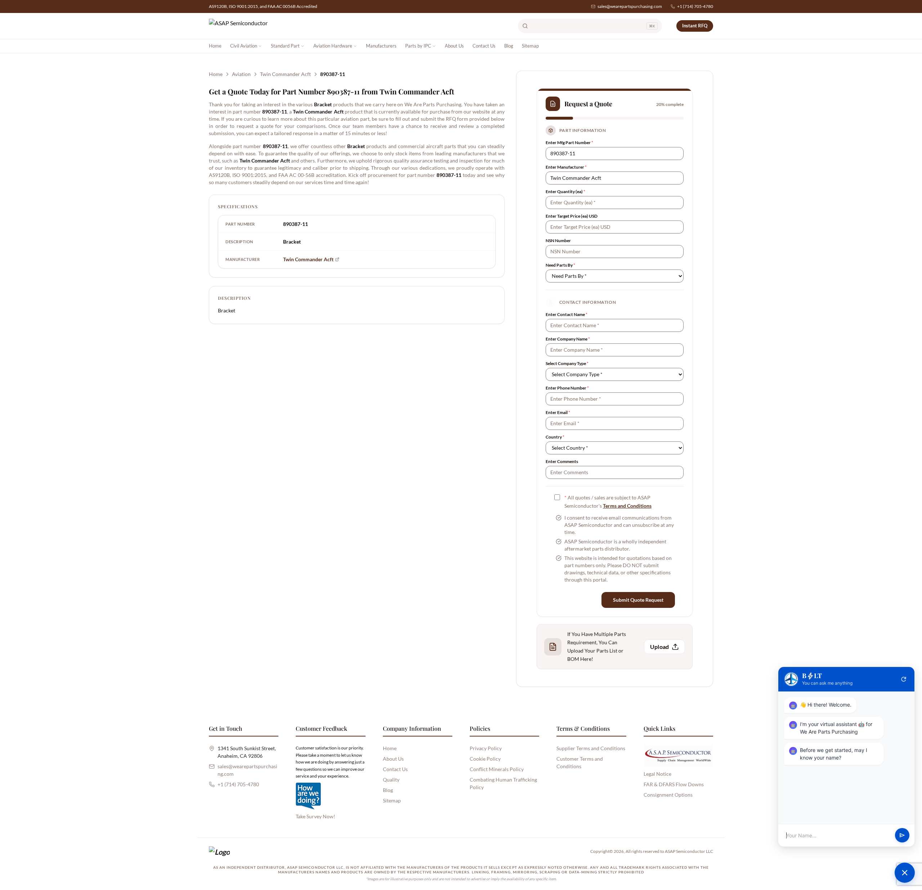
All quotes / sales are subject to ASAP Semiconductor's (608, 501)
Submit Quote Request (638, 600)
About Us (454, 46)
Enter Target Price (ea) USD (571, 216)
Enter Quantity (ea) (565, 191)
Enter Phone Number (567, 388)
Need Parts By (560, 265)
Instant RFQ (694, 25)
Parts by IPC (418, 46)
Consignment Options (668, 795)
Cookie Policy (485, 759)
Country (555, 437)
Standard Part (285, 46)
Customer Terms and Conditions (579, 762)
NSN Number (558, 240)
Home (215, 46)
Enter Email (558, 412)
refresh (903, 679)
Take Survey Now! (315, 816)
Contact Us (484, 46)
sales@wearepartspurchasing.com (629, 6)
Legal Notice (657, 774)
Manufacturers (381, 46)
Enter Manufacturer (566, 167)
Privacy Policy (486, 748)
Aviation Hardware (332, 46)
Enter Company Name (568, 339)
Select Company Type (567, 363)
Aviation (241, 74)
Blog (508, 46)
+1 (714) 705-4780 (695, 6)
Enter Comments (562, 461)
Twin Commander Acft (285, 74)
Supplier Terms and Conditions (590, 748)
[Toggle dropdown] (260, 46)
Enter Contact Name (566, 314)
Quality (391, 779)
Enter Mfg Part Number (569, 142)
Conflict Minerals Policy (497, 769)
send (902, 836)
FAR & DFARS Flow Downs (674, 784)
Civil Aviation (243, 46)
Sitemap (530, 46)
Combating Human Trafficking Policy (503, 783)
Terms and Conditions (627, 506)
